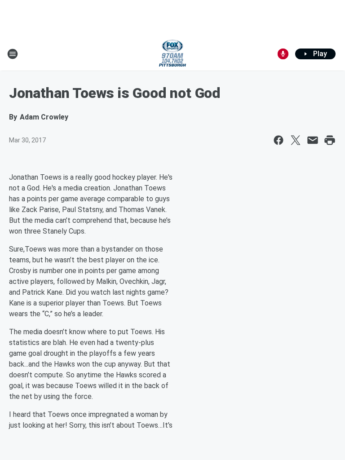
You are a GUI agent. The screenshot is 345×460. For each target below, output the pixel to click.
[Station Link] (172, 54)
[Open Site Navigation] (12, 54)
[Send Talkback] (283, 54)
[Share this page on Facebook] (278, 140)
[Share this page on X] (295, 140)
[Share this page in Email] (312, 140)
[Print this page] (329, 140)
